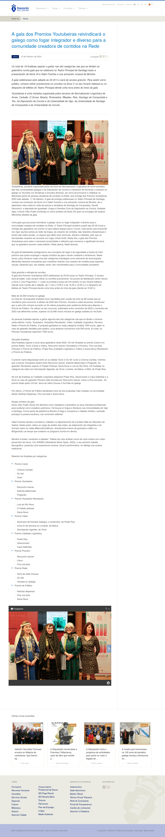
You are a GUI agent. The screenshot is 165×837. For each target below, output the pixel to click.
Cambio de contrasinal (80, 807)
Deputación (41, 8)
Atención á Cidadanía (79, 811)
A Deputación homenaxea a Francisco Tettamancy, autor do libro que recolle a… (63, 753)
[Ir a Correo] (134, 4)
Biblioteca (16, 807)
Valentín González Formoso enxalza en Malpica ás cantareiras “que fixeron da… (28, 753)
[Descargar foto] (108, 683)
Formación (16, 786)
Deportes (16, 800)
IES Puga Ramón (46, 793)
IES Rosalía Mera (46, 796)
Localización (102, 830)
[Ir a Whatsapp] (145, 4)
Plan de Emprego (46, 807)
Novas (25, 18)
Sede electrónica (108, 4)
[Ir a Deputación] (20, 8)
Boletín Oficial (76, 793)
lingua (15, 57)
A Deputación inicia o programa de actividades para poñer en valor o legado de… (98, 753)
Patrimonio (43, 803)
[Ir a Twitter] (141, 4)
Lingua (41, 810)
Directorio (111, 830)
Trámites (82, 8)
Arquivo (15, 811)
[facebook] (104, 786)
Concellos (68, 8)
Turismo (42, 800)
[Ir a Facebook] (138, 4)
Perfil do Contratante (79, 800)
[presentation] (109, 649)
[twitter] (108, 786)
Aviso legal (138, 830)
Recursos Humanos (20, 790)
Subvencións (76, 786)
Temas (55, 8)
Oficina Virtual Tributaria (81, 797)
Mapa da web (149, 830)
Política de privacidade (125, 830)
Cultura (15, 804)
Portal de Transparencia (81, 804)
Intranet (129, 4)
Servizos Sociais (19, 797)
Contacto (120, 4)
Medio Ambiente (45, 814)
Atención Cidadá (19, 814)
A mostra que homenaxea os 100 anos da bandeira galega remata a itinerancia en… (135, 753)
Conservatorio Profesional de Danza (48, 788)
